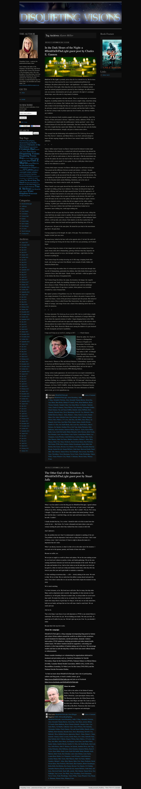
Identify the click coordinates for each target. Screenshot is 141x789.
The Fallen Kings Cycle (33, 184)
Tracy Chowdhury (53, 454)
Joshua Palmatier (83, 427)
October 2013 (24, 369)
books (76, 402)
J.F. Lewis (24, 228)
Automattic (117, 787)
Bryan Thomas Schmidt (72, 724)
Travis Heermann (65, 454)
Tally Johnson (56, 452)
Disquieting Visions (29, 153)
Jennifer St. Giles (53, 425)
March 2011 (24, 446)
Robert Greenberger (75, 444)
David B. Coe (79, 412)
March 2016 (24, 304)
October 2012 (24, 398)
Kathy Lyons (52, 432)
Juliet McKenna (63, 749)
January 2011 (24, 451)
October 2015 (24, 317)
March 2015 (24, 329)
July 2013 (23, 376)
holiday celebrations (26, 166)
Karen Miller (89, 429)
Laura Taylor (73, 434)
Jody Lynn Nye (74, 425)
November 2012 (25, 396)
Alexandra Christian (59, 400)
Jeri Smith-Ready (64, 425)
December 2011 (25, 423)
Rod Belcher (59, 766)
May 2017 (24, 274)
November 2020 (25, 245)
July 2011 (23, 436)
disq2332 (49, 42)
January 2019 (24, 255)
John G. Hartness (65, 746)
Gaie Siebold (73, 417)
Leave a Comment (90, 395)
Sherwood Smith (85, 449)
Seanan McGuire (67, 449)
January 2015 (24, 331)
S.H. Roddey (78, 447)
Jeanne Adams (76, 422)
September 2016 (25, 292)
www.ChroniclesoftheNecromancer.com (29, 85)
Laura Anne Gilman (63, 434)
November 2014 (25, 336)
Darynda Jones (58, 412)
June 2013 (24, 379)
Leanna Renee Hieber (84, 434)
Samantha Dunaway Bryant (56, 768)
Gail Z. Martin (82, 417)
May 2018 (24, 265)
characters (23, 145)
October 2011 (24, 428)
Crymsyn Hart (27, 149)
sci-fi (27, 178)
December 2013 (25, 364)
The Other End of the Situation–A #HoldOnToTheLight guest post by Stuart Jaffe (68, 476)
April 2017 (24, 277)
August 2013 (24, 374)
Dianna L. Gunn (73, 415)
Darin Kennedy (58, 732)
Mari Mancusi (52, 439)
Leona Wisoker (59, 437)
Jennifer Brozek (85, 422)
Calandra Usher (63, 405)
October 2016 (24, 289)
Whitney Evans (69, 778)
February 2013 (25, 389)
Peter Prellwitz (88, 442)
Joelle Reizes (83, 425)
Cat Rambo (83, 405)
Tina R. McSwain (30, 187)
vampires (24, 191)
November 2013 (25, 366)
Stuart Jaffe (66, 771)
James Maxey (86, 420)
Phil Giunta (51, 444)
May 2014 (24, 351)
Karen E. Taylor (80, 429)
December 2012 (25, 393)
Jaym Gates (57, 422)
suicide (72, 771)
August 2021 (24, 242)
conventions (34, 147)
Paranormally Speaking (30, 174)
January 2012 (24, 421)
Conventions (24, 213)
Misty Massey (69, 761)
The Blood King (30, 180)
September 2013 (25, 371)
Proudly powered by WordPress (96, 787)
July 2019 (23, 250)
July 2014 (23, 346)
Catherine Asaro (68, 727)
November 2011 (25, 426)
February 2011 (25, 448)
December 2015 (25, 312)
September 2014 (25, 341)
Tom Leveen (82, 452)
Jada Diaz (71, 420)
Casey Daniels (24, 211)
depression (72, 734)
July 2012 (23, 406)
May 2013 (24, 381)
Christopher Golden (88, 407)
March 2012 (24, 416)
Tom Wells (90, 452)
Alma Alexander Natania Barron (75, 400)
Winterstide (32, 193)
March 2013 (24, 386)
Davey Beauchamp (68, 412)
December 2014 (25, 334)
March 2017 (24, 279)
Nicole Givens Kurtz (77, 442)
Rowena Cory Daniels (67, 447)
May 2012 (24, 411)
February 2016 (25, 307)
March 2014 (24, 356)
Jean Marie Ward (66, 422)
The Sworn (21, 186)
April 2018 (24, 267)
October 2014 (24, 339)
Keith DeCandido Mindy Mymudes (66, 432)
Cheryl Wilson (68, 407)
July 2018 (23, 260)
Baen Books (59, 402)
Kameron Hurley (69, 429)
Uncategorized (24, 233)
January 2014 (24, 361)
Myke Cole (56, 442)
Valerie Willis (73, 776)
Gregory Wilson (70, 739)
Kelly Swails (90, 432)
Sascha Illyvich (57, 449)
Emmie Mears (73, 737)
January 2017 (24, 284)
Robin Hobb (85, 444)
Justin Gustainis (59, 429)
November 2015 (25, 314)
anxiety (85, 722)
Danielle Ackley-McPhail (79, 410)
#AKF (56, 717)
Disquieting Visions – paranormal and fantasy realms (33, 787)
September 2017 (25, 269)
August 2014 (24, 344)
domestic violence (53, 737)
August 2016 (24, 294)
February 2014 (25, 359)
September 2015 (25, 319)
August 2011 (24, 433)
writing (21, 195)
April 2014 (24, 354)
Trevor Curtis (74, 454)
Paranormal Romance (25, 176)
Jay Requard (70, 741)
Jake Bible (78, 420)
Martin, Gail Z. (106, 75)
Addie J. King (76, 719)
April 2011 (24, 443)
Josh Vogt (74, 427)
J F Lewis (65, 420)
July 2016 (23, 297)
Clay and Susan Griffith (65, 410)
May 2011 (24, 441)
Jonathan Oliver (66, 427)
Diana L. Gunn (62, 415)
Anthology (24, 206)
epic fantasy (26, 158)
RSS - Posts (24, 122)
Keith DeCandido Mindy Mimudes (79, 751)
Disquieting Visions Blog (27, 156)
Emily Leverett (82, 415)
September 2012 (25, 401)
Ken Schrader (52, 434)
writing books (27, 195)
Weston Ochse (83, 456)
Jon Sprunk (57, 427)
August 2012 (24, 403)
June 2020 (24, 247)
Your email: (22, 111)
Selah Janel (76, 449)
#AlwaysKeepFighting (65, 717)
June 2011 (24, 438)
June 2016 (24, 299)
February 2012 (25, 418)
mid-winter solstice (30, 172)
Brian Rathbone (83, 402)
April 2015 (24, 327)
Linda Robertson (69, 437)
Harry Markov (57, 420)
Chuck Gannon (52, 410)
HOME (23, 99)
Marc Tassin (88, 437)
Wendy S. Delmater (72, 456)
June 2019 (24, 252)
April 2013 (24, 384)
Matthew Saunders (73, 439)
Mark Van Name (62, 439)
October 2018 (24, 257)
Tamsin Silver (65, 452)
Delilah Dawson (53, 415)
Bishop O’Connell (68, 402)
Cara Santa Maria (74, 405)
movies (21, 174)
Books (23, 208)
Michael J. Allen (84, 439)
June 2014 (24, 349)
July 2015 (23, 322)
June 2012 (24, 408)
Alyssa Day (89, 400)
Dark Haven (31, 151)
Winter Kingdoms (26, 192)
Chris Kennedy (77, 407)
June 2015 (24, 324)
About (23, 92)
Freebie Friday (25, 221)
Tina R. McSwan (29, 187)
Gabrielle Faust (64, 417)
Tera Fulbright (73, 452)
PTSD (57, 444)
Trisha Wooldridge (84, 454)
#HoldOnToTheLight (61, 395)
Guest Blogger (72, 714)
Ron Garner (56, 447)
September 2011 (25, 431)
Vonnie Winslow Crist (59, 456)
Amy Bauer (51, 402)
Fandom (23, 218)
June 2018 (24, 262)
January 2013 (24, 391)
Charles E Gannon (58, 407)
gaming (30, 163)
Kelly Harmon (82, 432)
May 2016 (24, 302)
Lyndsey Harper (79, 437)
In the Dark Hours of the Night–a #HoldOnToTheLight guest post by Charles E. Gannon (69, 50)
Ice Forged (32, 167)
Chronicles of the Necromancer (29, 145)
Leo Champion (66, 756)
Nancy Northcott (65, 442)
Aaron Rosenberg (73, 397)
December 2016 (25, 287)
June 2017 (24, 272)
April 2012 (24, 413)
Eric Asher (56, 417)
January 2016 (24, 309)
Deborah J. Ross (88, 412)
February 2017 (25, 282)
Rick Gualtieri (64, 444)
